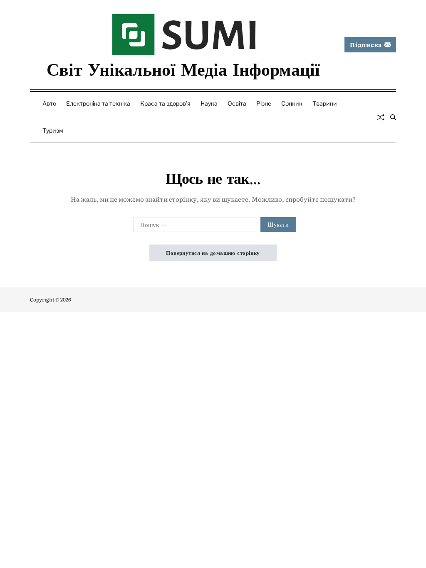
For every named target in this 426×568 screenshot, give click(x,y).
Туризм (52, 130)
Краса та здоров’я (165, 103)
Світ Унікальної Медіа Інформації (183, 68)
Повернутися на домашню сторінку (213, 253)
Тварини (324, 103)
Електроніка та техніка (98, 103)
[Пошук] (393, 117)
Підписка (366, 44)
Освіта (237, 103)
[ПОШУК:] (193, 226)
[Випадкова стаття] (380, 117)
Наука (209, 103)
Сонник (291, 103)
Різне (263, 103)
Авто (49, 103)
